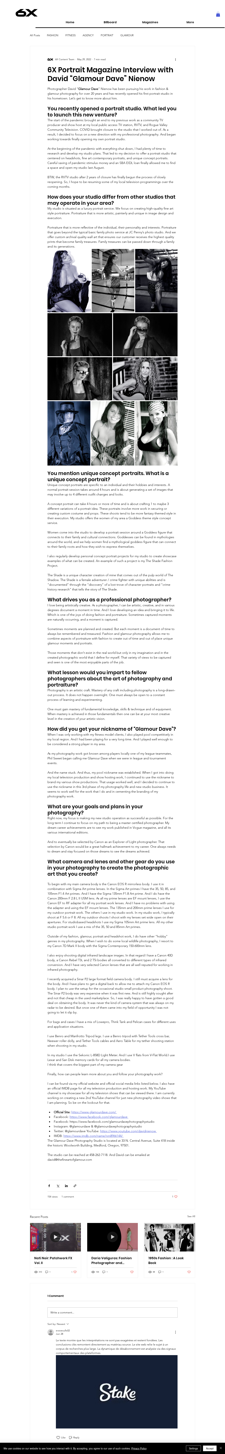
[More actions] (175, 59)
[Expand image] (69, 280)
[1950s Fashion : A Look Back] (169, 1237)
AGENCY (88, 35)
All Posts (35, 35)
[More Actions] (175, 1332)
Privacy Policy (139, 1448)
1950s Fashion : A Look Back (166, 1260)
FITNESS (70, 35)
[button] (218, 14)
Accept (210, 1448)
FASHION (52, 35)
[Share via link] (75, 1185)
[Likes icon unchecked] (58, 1438)
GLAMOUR (127, 35)
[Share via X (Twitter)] (57, 1185)
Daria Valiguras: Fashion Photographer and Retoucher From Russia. (111, 1260)
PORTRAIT (107, 35)
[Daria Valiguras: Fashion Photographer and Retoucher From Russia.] (112, 1237)
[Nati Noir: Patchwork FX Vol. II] (55, 1237)
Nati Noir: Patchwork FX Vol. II (53, 1260)
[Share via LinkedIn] (66, 1185)
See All (191, 1216)
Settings (193, 1448)
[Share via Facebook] (49, 1185)
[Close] (221, 1448)
